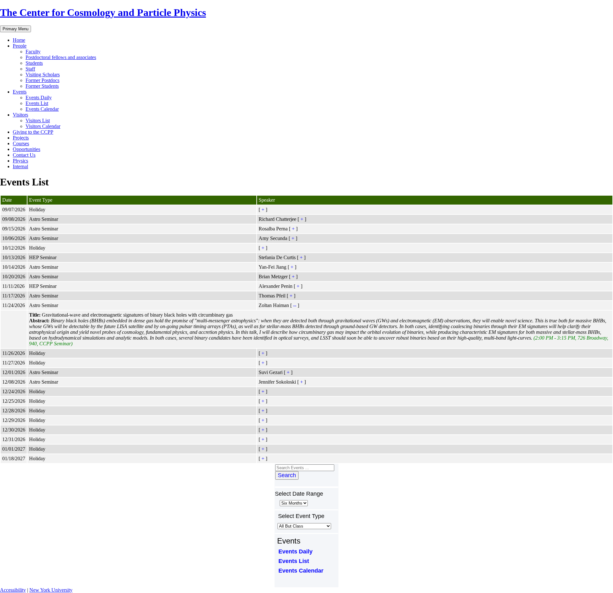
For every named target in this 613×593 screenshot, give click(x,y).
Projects (21, 137)
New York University (50, 590)
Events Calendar (42, 109)
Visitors (20, 114)
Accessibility (13, 590)
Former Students (42, 86)
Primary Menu (15, 28)
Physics (20, 160)
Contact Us (24, 155)
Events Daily (39, 97)
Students (34, 63)
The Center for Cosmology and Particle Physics (103, 12)
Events (19, 91)
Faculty (33, 51)
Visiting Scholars (43, 74)
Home (19, 40)
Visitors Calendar (43, 126)
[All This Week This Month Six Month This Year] (293, 503)
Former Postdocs (42, 80)
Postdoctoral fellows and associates (61, 57)
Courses (21, 143)
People (19, 46)
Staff (30, 68)
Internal (20, 166)
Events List (37, 103)
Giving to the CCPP (33, 132)
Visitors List (38, 120)
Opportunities (26, 149)
